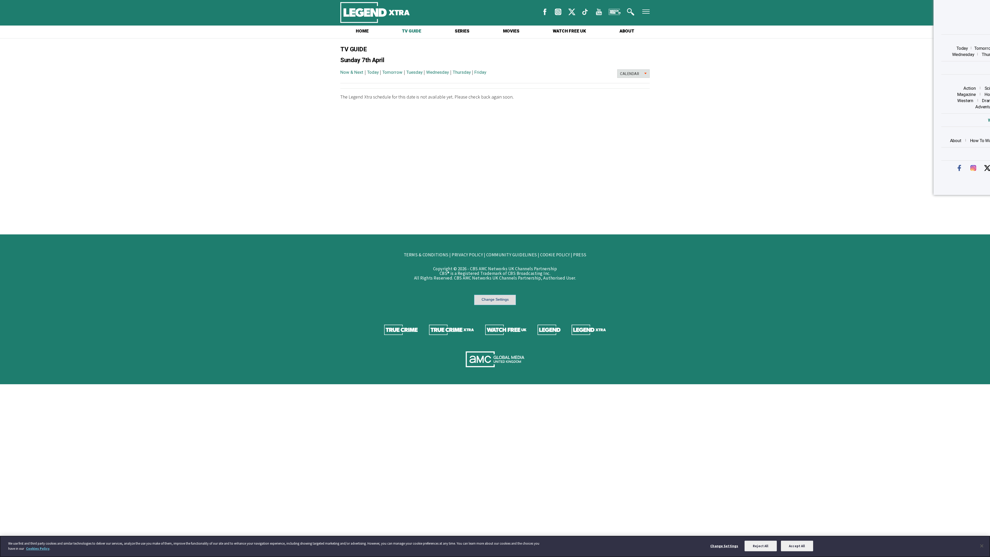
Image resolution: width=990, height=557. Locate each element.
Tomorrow (392, 72)
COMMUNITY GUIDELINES (511, 255)
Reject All (760, 546)
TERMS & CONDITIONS (426, 255)
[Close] (981, 546)
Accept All (797, 546)
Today (962, 48)
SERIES (462, 31)
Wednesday (963, 54)
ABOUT (627, 31)
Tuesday (414, 72)
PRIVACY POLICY (467, 255)
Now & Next (351, 72)
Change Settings (495, 299)
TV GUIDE (411, 31)
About (955, 140)
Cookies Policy (38, 548)
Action (969, 88)
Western (965, 100)
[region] (495, 546)
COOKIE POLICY (555, 255)
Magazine (966, 94)
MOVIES (511, 31)
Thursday (462, 72)
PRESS (580, 255)
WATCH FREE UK (569, 31)
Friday (480, 72)
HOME (362, 31)
